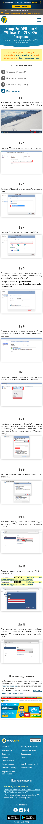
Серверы (6, 754)
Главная (6, 746)
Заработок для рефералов (8, 772)
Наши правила (9, 764)
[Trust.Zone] (4, 20)
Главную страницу (9, 686)
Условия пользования (8, 759)
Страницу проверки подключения (21, 691)
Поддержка (26, 754)
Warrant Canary (9, 767)
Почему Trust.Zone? (29, 746)
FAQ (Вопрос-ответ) (29, 764)
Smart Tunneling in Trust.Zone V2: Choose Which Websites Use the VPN (22, 790)
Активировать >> (21, 7)
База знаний (26, 767)
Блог (23, 758)
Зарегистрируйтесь (29, 57)
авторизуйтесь (24, 55)
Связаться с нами (29, 750)
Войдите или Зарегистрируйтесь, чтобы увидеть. (21, 578)
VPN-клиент (7, 750)
